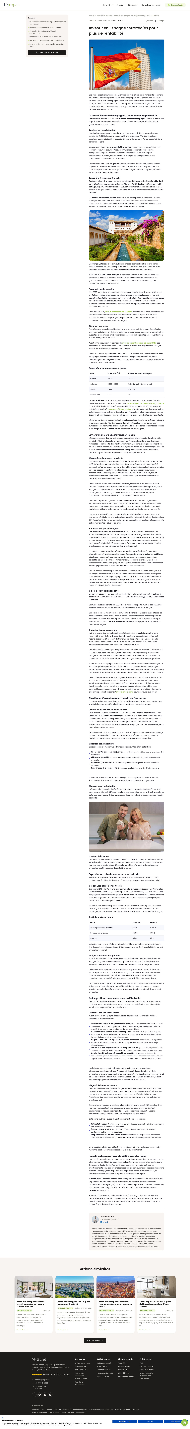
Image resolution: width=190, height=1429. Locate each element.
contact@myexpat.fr (43, 1379)
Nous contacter (177, 5)
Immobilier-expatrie (104, 16)
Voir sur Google (62, 1374)
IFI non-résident (124, 1366)
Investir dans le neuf (126, 1376)
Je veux (120, 5)
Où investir (132, 5)
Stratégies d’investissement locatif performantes (42, 32)
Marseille (35, 1409)
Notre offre (107, 5)
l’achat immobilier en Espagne (118, 311)
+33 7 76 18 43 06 (41, 1383)
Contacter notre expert (48, 52)
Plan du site (144, 1379)
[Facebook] (39, 1394)
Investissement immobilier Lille (101, 1409)
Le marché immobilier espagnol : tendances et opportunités (47, 23)
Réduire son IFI (123, 1370)
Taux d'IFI (121, 1363)
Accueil (92, 16)
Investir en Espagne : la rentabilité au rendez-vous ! (46, 45)
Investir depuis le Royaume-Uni (146, 1374)
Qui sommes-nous (82, 1363)
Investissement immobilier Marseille (73, 1409)
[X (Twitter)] (34, 1394)
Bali (56, 1409)
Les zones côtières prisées (119, 409)
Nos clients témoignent (80, 1383)
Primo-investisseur (147, 1370)
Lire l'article (21, 1330)
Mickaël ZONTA (107, 1216)
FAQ (141, 1363)
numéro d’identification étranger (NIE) (139, 343)
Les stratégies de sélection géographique (145, 403)
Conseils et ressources (151, 5)
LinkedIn (106, 1222)
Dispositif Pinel (123, 1373)
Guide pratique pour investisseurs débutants (46, 41)
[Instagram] (45, 1394)
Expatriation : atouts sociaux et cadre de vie (45, 37)
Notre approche (81, 1370)
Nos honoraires (81, 1366)
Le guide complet (147, 1366)
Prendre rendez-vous (105, 1373)
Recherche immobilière (79, 1374)
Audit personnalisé (104, 1363)
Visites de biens (81, 1379)
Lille (42, 1409)
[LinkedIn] (50, 1394)
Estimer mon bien (103, 1370)
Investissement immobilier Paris (127, 1409)
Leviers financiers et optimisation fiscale (44, 27)
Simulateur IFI (102, 1366)
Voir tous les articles (95, 1340)
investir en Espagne (124, 692)
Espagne (49, 1409)
